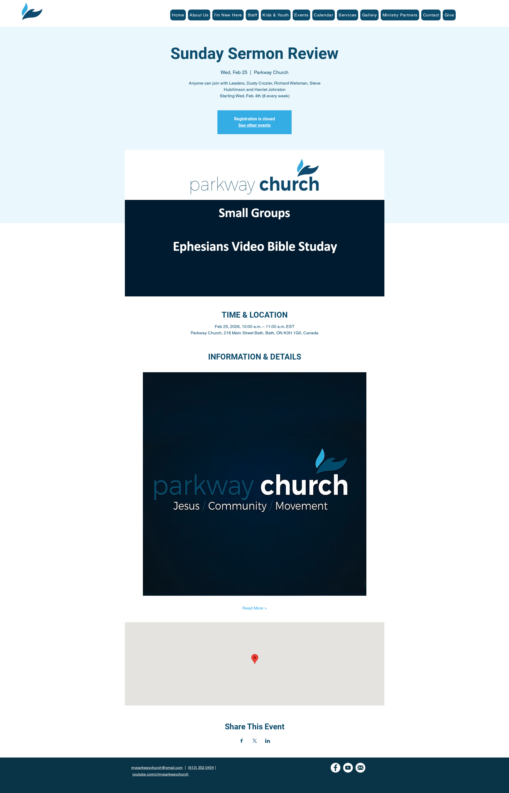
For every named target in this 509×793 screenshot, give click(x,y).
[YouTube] (348, 768)
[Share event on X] (254, 741)
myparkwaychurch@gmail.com (157, 767)
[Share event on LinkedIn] (267, 741)
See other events (254, 125)
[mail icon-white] (360, 768)
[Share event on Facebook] (241, 741)
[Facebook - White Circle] (335, 768)
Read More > (254, 608)
